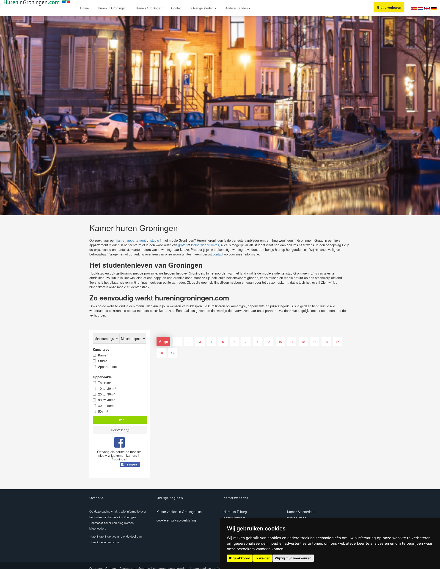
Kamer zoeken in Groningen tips (180, 511)
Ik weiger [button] (263, 558)
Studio (102, 361)
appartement (136, 240)
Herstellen (118, 430)
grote (182, 245)
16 (161, 353)
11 (292, 341)
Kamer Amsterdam (300, 511)
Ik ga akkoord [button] (239, 558)
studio (154, 240)
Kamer (103, 355)
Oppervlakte (102, 377)
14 (326, 341)
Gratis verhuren (389, 7)
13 (314, 341)
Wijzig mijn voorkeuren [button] (293, 558)
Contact (176, 8)
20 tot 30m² (106, 394)
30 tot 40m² (106, 400)
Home (84, 8)
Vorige (163, 341)
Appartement (107, 366)
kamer (120, 240)
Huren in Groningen (112, 8)
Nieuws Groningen (148, 8)
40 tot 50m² (106, 405)
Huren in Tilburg (235, 511)
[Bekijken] (130, 476)
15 (337, 341)
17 (172, 353)
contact (218, 254)
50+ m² (103, 411)
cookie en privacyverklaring (176, 520)
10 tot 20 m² (107, 388)
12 (303, 341)
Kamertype (101, 349)
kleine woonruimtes (205, 245)
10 (280, 341)
